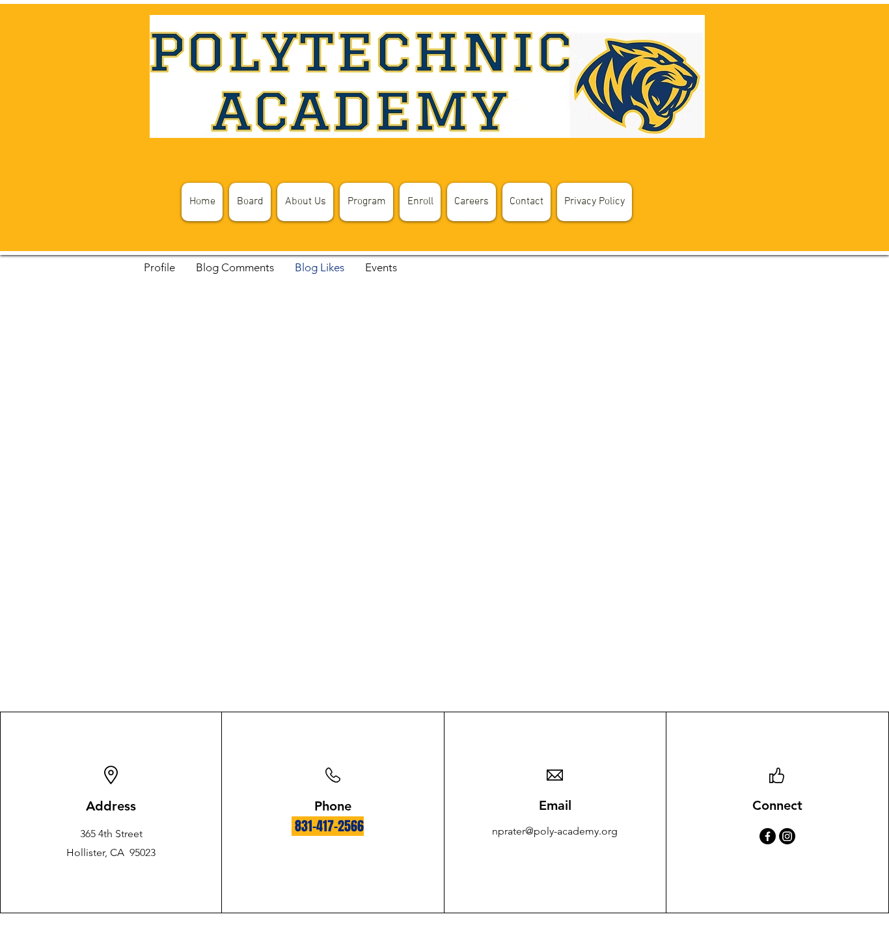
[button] (594, 202)
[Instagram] (787, 836)
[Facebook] (767, 836)
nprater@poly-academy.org (555, 831)
